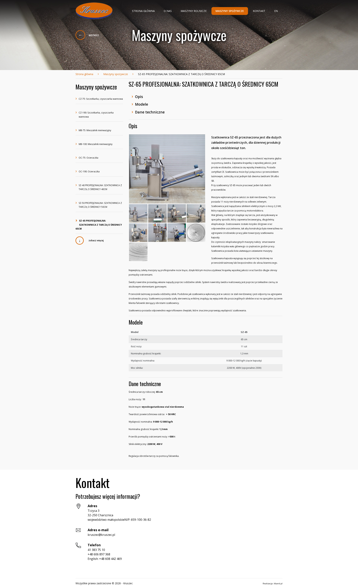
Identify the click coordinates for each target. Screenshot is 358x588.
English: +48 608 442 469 (105, 559)
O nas (168, 11)
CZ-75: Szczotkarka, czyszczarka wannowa (99, 99)
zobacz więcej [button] (96, 240)
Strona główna (143, 11)
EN (276, 11)
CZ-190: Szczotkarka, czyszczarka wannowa (95, 114)
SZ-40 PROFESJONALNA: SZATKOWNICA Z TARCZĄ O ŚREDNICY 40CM (99, 187)
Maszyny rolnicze (194, 11)
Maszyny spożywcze (230, 11)
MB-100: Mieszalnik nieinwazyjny (94, 144)
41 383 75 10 (96, 550)
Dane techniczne (148, 112)
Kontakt (259, 11)
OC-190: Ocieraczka (88, 172)
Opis (137, 96)
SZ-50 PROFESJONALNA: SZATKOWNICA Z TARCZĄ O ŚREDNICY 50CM (99, 205)
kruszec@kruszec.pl (101, 535)
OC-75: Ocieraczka (87, 158)
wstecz (94, 35)
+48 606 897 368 (99, 554)
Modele (140, 104)
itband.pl (278, 583)
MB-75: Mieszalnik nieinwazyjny (93, 130)
